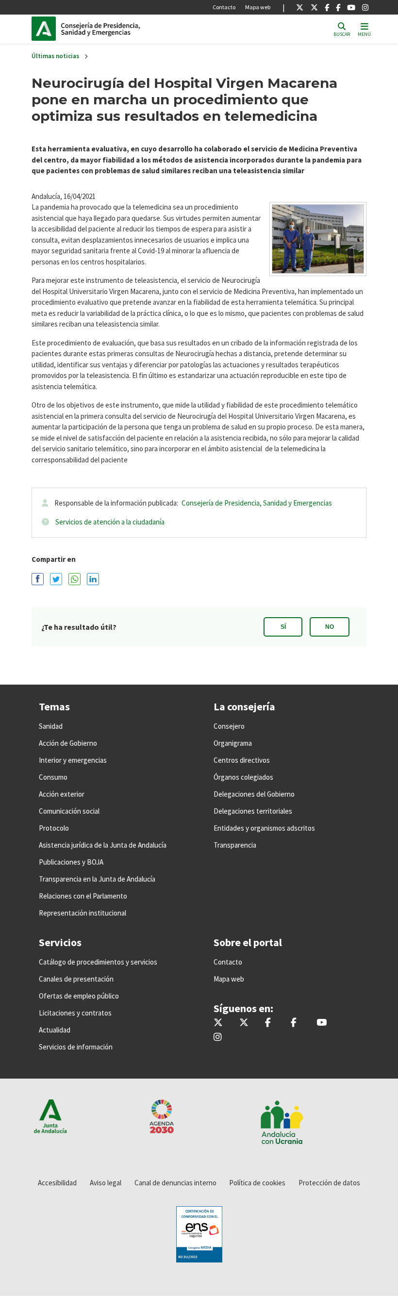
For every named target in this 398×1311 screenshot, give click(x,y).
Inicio (127, 28)
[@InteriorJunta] (299, 7)
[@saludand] (314, 7)
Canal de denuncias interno (175, 1182)
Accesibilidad (57, 1182)
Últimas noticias (55, 56)
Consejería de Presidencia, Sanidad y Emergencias (257, 503)
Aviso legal (105, 1182)
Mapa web (257, 7)
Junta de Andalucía (46, 28)
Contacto (224, 7)
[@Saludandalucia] (338, 7)
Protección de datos (329, 1182)
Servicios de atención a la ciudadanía (110, 521)
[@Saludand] (351, 7)
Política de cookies (257, 1182)
